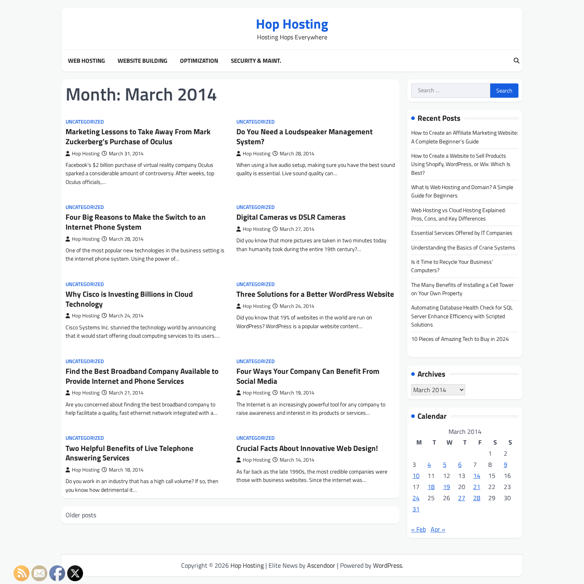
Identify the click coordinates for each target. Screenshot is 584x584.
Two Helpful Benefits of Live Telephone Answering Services (129, 453)
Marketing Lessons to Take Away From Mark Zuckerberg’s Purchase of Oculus (138, 136)
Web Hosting (86, 60)
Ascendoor (321, 565)
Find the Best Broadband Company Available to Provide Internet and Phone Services (142, 376)
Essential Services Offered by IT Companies (461, 232)
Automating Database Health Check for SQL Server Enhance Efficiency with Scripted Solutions (462, 316)
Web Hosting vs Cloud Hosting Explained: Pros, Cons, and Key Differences (458, 214)
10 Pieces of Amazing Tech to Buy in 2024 (460, 339)
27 (461, 498)
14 (476, 475)
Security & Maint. (256, 60)
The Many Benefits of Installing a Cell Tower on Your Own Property (462, 289)
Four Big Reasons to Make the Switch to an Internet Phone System (136, 221)
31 (416, 509)
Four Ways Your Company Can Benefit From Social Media (307, 376)
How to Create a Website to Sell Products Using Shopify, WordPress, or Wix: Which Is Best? (461, 164)
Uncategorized (85, 122)
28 (476, 498)
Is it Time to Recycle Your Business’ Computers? (452, 266)
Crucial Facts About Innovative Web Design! (307, 448)
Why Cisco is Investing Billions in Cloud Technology (129, 298)
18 (431, 486)
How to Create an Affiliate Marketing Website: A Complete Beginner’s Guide (464, 136)
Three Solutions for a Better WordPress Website (315, 294)
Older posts (81, 515)
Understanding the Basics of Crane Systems (463, 247)
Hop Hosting (292, 24)
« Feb (418, 529)
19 (446, 486)
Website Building (142, 60)
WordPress (387, 565)
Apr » (438, 529)
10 (416, 475)
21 (476, 486)
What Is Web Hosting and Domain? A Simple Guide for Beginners (462, 191)
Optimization (199, 60)
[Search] (516, 61)
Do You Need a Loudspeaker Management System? (304, 136)
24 (416, 498)
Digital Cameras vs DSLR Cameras (291, 216)
